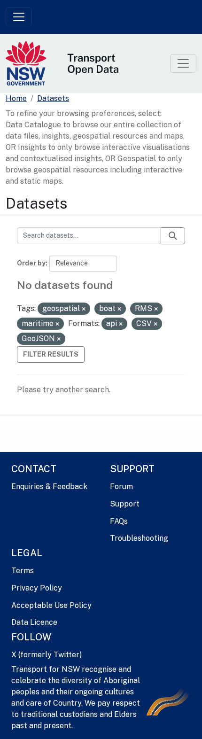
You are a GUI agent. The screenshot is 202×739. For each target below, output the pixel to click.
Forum (121, 486)
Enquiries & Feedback (49, 486)
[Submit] (173, 235)
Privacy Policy (36, 587)
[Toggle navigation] (19, 17)
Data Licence (34, 622)
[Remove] (83, 309)
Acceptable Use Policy (51, 605)
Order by (31, 263)
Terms (22, 570)
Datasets (53, 98)
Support (125, 503)
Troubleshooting (139, 538)
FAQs (119, 521)
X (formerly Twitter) (46, 654)
